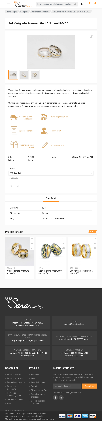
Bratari (34, 386)
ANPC (9, 403)
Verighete (24, 12)
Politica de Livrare (15, 378)
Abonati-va (89, 386)
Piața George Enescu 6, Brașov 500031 (28, 341)
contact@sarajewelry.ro (74, 324)
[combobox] (57, 4)
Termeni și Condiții (15, 399)
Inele (33, 378)
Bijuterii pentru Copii (39, 390)
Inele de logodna (38, 382)
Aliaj (12, 168)
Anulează (14, 178)
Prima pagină (11, 12)
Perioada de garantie (16, 382)
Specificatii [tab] (51, 198)
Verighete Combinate (41, 12)
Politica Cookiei (14, 374)
